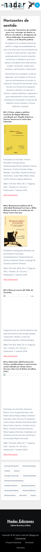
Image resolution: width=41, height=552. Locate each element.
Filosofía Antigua (29, 475)
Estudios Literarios (11, 475)
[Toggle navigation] (2, 5)
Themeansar (20, 538)
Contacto (21, 548)
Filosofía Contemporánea (13, 480)
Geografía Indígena (11, 490)
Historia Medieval (29, 490)
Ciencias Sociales (29, 466)
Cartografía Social (11, 466)
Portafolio (29, 543)
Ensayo (16, 471)
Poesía (33, 495)
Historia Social (9, 495)
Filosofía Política (10, 485)
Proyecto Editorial (13, 543)
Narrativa (23, 495)
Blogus (33, 535)
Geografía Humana (28, 485)
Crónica (7, 471)
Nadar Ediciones (20, 521)
